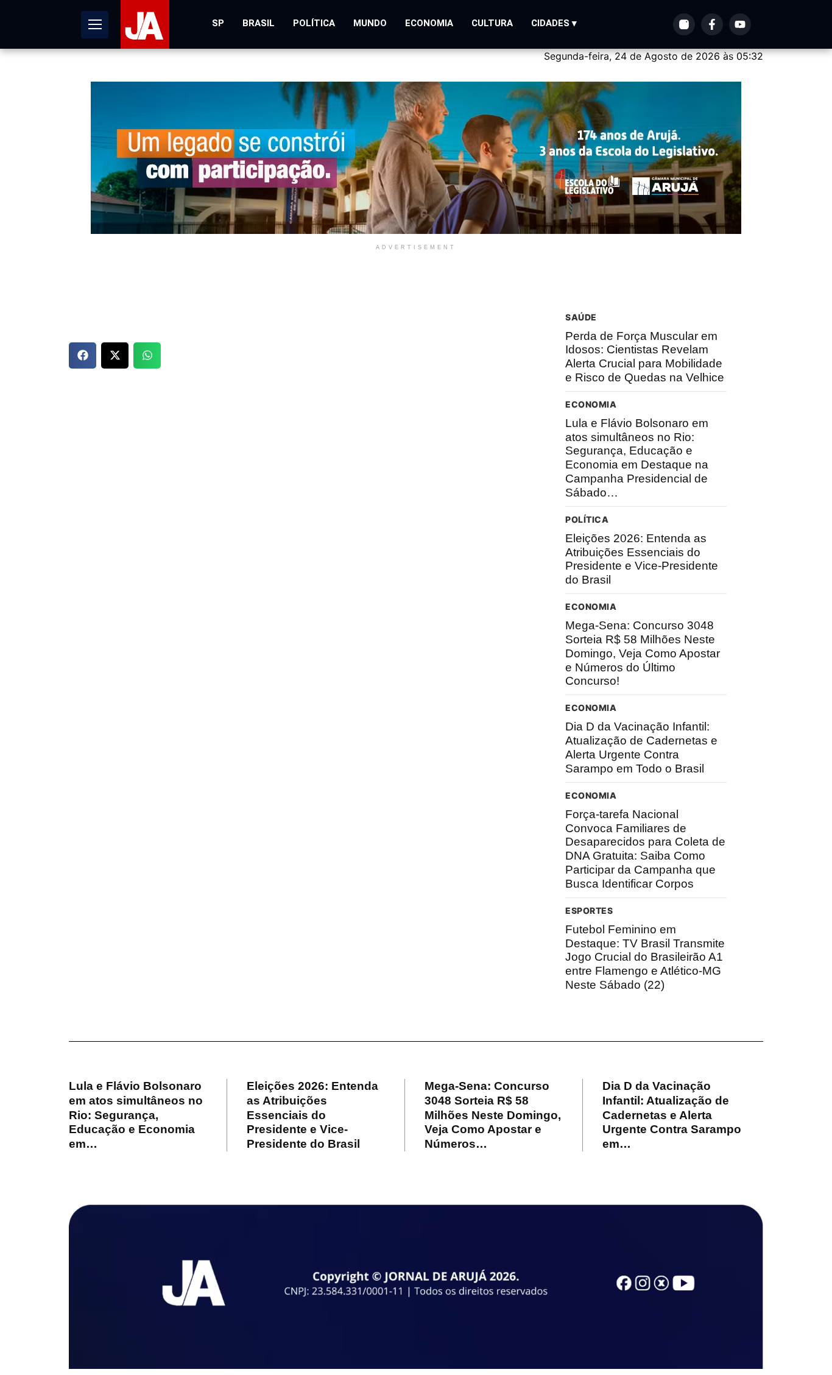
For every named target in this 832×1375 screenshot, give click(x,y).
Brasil (258, 23)
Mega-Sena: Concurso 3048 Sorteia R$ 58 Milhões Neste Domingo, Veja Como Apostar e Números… (493, 1115)
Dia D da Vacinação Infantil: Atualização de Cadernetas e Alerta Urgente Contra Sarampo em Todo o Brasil (641, 747)
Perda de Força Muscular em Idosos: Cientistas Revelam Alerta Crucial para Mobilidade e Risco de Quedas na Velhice (644, 357)
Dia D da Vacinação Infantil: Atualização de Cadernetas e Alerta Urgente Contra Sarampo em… (671, 1115)
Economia (429, 23)
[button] (82, 355)
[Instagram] (684, 24)
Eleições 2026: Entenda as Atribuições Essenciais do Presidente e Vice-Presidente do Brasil (641, 559)
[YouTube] (740, 24)
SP (218, 23)
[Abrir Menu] (94, 24)
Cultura (492, 23)
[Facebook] (712, 24)
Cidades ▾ (554, 23)
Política (314, 23)
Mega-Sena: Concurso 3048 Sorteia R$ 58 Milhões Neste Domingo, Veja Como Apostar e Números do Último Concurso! (642, 653)
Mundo (370, 23)
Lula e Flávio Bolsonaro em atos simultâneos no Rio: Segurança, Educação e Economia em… (136, 1115)
